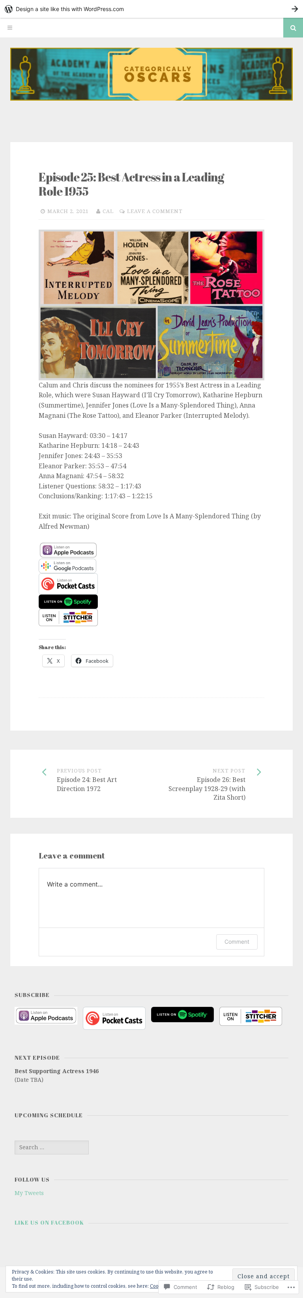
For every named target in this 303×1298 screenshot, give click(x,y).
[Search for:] (52, 1147)
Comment (236, 941)
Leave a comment (155, 211)
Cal (108, 211)
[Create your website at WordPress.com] (151, 9)
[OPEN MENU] (10, 27)
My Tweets (29, 1193)
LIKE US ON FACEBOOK (49, 1222)
